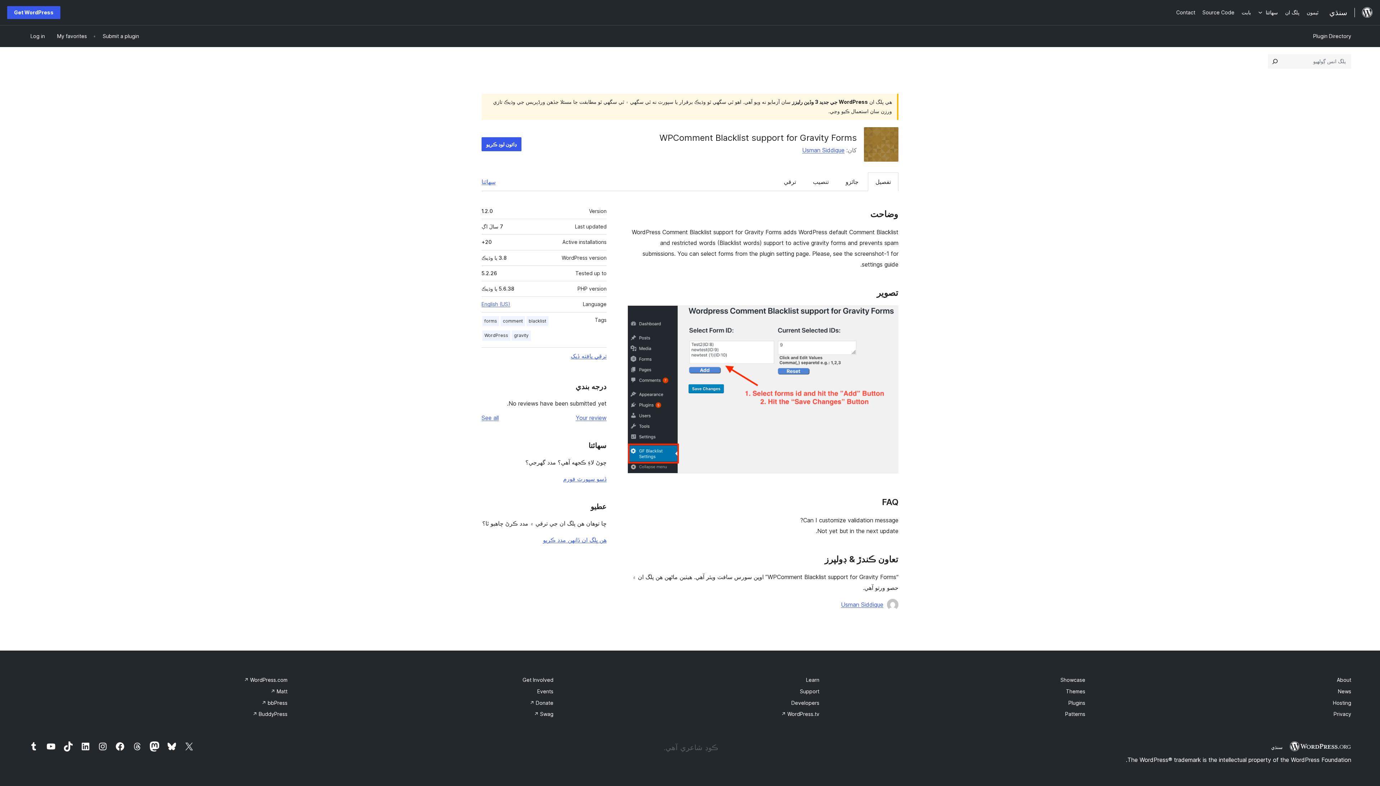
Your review (591, 417)
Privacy (1342, 714)
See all (490, 417)
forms (490, 321)
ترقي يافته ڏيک (589, 356)
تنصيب (821, 181)
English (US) (496, 304)
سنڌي (1277, 747)
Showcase (1073, 680)
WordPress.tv (800, 714)
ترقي (790, 181)
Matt (279, 691)
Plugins (1076, 703)
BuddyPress (270, 714)
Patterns (1075, 714)
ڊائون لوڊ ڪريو (501, 144)
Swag (543, 714)
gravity (521, 335)
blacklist (537, 321)
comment (513, 321)
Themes (1075, 691)
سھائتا (489, 181)
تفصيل (883, 181)
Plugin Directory (1332, 36)
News (1344, 691)
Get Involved (538, 680)
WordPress (496, 335)
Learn (812, 680)
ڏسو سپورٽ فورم (585, 478)
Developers (805, 703)
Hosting (1342, 703)
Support (809, 691)
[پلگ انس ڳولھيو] (1275, 61)
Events (545, 691)
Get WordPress (34, 12)
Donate (541, 703)
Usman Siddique (823, 150)
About (1344, 680)
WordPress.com (266, 680)
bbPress (275, 703)
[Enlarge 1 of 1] (888, 315)
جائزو (852, 181)
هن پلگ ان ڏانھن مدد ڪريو (575, 540)
